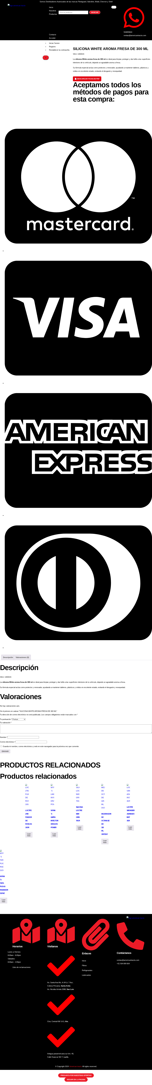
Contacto (52, 35)
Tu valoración (6, 723)
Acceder (52, 38)
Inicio (51, 7)
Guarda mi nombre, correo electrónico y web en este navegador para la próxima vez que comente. (41, 746)
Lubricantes (53, 26)
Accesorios (53, 29)
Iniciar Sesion (54, 43)
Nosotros (52, 11)
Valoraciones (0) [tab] (22, 657)
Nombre (3, 737)
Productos (53, 14)
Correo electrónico (7, 742)
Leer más (29, 835)
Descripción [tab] (8, 657)
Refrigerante (54, 23)
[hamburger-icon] (113, 7)
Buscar (94, 12)
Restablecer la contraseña (59, 50)
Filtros (51, 19)
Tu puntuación (6, 719)
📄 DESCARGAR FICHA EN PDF (87, 79)
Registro (52, 47)
